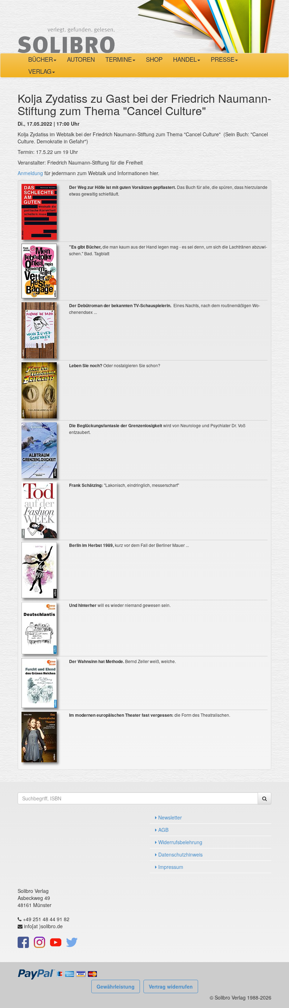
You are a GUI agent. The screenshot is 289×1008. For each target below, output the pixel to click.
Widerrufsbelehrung (179, 842)
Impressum (170, 866)
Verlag (39, 71)
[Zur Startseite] (66, 25)
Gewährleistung (116, 986)
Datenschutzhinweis (180, 854)
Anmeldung (31, 173)
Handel (185, 59)
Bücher (40, 59)
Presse (222, 59)
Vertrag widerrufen (171, 986)
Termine (118, 59)
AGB (162, 829)
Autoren (81, 59)
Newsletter (169, 817)
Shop (154, 59)
